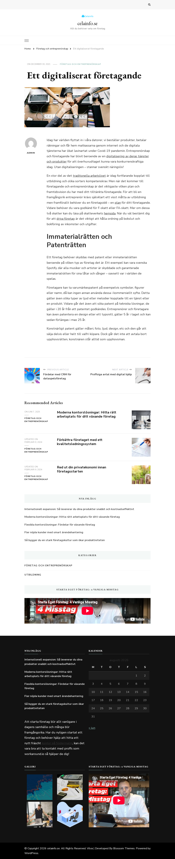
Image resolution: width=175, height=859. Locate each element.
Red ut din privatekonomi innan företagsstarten (81, 469)
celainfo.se (87, 23)
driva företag (66, 219)
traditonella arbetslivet (89, 176)
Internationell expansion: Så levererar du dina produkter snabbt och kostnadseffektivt (79, 509)
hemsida (110, 213)
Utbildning (32, 574)
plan (118, 203)
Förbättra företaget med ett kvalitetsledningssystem (79, 442)
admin (31, 152)
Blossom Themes (124, 848)
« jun (92, 728)
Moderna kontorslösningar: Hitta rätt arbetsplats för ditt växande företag (86, 414)
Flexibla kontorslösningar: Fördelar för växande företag (59, 525)
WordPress (31, 853)
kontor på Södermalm (57, 743)
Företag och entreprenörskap (80, 64)
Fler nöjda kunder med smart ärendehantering (53, 532)
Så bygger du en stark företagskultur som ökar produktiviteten (64, 540)
